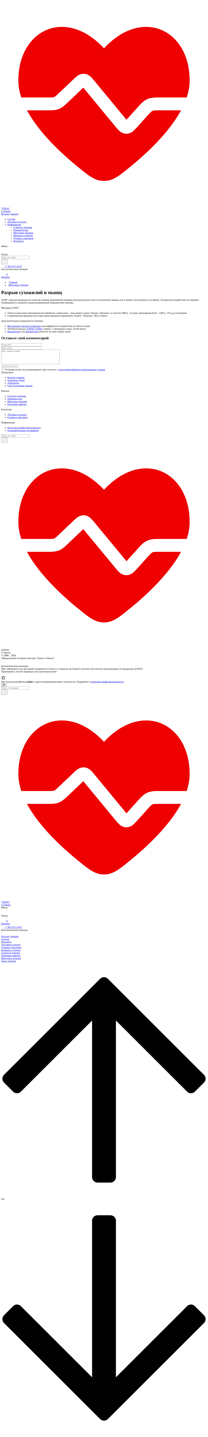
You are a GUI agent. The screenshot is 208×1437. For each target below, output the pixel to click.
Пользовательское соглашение (23, 430)
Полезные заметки (16, 404)
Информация (14, 224)
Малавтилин (13, 331)
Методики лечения (23, 233)
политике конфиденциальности (107, 681)
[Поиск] (4, 261)
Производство (20, 230)
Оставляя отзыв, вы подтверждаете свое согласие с (55, 369)
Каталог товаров (16, 377)
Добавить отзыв (9, 366)
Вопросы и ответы (23, 235)
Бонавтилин (32, 331)
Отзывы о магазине (23, 238)
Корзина (5, 275)
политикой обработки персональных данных (81, 369)
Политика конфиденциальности (24, 427)
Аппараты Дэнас (16, 380)
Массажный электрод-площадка (24, 326)
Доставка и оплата (16, 222)
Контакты (18, 241)
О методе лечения (22, 227)
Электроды (13, 383)
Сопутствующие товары (19, 385)
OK (3, 685)
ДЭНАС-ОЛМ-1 (34, 329)
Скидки (11, 219)
